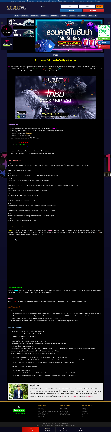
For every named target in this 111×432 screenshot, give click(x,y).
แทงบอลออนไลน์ (44, 15)
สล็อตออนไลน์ (64, 15)
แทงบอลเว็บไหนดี (42, 416)
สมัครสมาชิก (105, 47)
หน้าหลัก (17, 15)
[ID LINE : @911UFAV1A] (19, 410)
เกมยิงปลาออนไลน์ (82, 15)
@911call (60, 69)
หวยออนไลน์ (72, 15)
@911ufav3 (45, 69)
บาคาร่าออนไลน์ (34, 15)
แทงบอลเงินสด (41, 415)
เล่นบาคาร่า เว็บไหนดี (65, 413)
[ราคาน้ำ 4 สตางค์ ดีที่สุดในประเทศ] (69, 35)
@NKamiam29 (74, 396)
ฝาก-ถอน (103, 43)
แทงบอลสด (40, 408)
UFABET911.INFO (55, 423)
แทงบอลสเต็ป (41, 410)
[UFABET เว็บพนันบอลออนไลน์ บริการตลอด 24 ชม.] (16, 6)
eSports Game (86, 418)
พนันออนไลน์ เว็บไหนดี (65, 415)
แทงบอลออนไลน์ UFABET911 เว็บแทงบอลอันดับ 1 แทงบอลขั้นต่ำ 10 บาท (49, 412)
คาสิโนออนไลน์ (24, 15)
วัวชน (83, 415)
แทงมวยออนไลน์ (54, 15)
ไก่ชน (83, 416)
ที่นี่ (62, 396)
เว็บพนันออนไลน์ (92, 15)
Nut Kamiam (89, 396)
